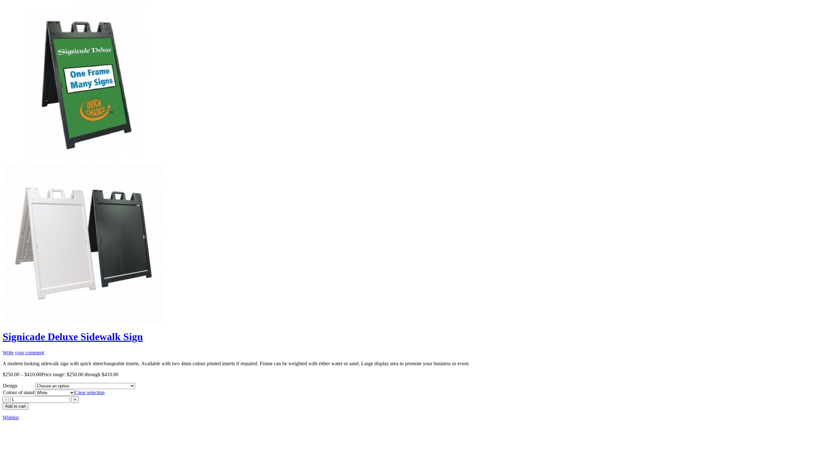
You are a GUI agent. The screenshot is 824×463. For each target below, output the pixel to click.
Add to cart (15, 406)
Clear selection (90, 392)
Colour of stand (18, 392)
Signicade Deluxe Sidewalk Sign (73, 336)
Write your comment (23, 352)
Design (10, 385)
